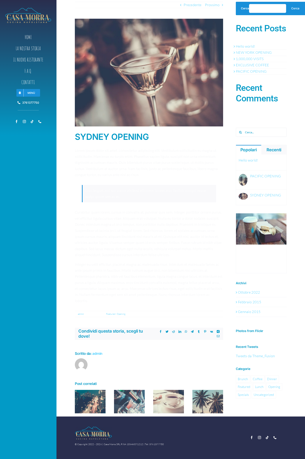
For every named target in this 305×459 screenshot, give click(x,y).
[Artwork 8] (28, 9)
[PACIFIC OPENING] (243, 177)
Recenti (274, 149)
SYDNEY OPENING (265, 195)
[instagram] (24, 121)
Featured (110, 313)
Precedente (192, 5)
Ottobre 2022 (249, 292)
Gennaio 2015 (249, 311)
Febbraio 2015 (249, 302)
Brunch (243, 379)
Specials (243, 395)
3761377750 (156, 444)
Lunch (259, 387)
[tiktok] (32, 121)
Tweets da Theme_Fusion (255, 356)
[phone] (40, 121)
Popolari (248, 149)
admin (81, 313)
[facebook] (17, 121)
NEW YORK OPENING (254, 52)
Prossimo (212, 5)
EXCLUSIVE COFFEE (252, 65)
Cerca (245, 8)
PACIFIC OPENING (251, 71)
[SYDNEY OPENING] (243, 196)
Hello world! (245, 46)
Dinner (272, 379)
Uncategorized (264, 395)
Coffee (257, 379)
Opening (121, 313)
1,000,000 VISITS (250, 59)
